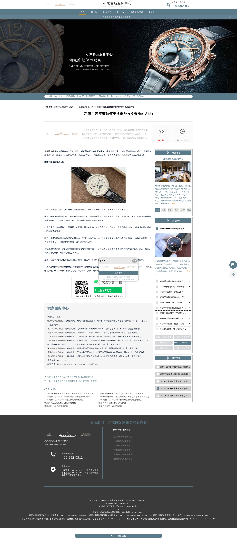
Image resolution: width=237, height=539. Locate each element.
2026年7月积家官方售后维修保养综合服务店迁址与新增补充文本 (72, 394)
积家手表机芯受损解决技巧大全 (112, 403)
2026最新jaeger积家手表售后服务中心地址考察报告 (67, 397)
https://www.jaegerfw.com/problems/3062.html (78, 364)
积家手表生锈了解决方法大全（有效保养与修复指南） (184, 324)
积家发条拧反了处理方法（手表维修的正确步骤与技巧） (185, 329)
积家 (59, 317)
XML (118, 509)
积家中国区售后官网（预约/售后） (168, 515)
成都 (189, 210)
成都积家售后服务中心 (57, 356)
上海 (164, 210)
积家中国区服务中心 (122, 430)
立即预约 (118, 273)
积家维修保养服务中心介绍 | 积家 (175, 287)
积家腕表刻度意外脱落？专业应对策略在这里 (180, 318)
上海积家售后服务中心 (57, 333)
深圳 (176, 210)
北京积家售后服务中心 (57, 321)
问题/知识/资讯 (136, 12)
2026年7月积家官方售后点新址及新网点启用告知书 (121, 394)
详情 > (174, 204)
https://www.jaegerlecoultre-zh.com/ (136, 515)
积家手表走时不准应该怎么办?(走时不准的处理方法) (183, 313)
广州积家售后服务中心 (57, 340)
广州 (170, 210)
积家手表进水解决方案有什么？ (174, 281)
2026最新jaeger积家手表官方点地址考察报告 (64, 400)
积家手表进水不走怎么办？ (172, 292)
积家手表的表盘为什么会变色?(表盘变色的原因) (73, 377)
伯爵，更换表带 (183, 348)
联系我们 (152, 12)
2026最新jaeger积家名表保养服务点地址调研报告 (120, 400)
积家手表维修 (50, 151)
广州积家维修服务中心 (123, 450)
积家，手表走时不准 (182, 343)
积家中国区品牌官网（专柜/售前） (104, 515)
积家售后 (60, 267)
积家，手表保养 (183, 337)
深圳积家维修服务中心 (123, 454)
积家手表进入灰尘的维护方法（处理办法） (179, 303)
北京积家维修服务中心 (123, 437)
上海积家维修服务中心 (123, 441)
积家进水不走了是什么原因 (56, 406)
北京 (157, 210)
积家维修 (60, 271)
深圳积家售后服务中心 (57, 348)
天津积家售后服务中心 (57, 352)
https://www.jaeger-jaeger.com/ (75, 515)
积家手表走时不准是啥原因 (110, 406)
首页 (83, 12)
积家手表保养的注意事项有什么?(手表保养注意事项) (75, 381)
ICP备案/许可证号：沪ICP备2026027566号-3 (118, 506)
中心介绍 (121, 12)
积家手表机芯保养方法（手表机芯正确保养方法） (182, 297)
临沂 (93, 107)
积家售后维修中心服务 (64, 107)
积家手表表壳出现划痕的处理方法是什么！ (179, 229)
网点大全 (107, 12)
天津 (183, 210)
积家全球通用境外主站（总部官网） (45, 515)
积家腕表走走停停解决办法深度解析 (60, 403)
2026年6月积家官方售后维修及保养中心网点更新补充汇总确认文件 (128, 397)
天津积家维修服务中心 (123, 446)
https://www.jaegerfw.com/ (196, 515)
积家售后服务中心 (117, 3)
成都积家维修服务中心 (123, 459)
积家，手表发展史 (164, 337)
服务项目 (94, 12)
